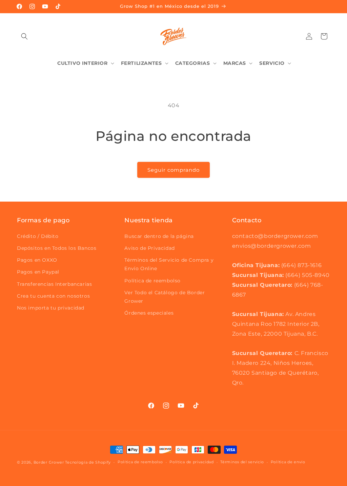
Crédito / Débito (38, 236)
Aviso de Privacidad (149, 248)
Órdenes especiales (149, 313)
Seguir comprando (173, 170)
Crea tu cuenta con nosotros (53, 296)
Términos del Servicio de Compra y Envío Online (168, 264)
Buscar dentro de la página (159, 236)
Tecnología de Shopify (88, 462)
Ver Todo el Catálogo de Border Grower (164, 296)
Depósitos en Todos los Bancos (56, 248)
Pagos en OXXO (37, 260)
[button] (24, 36)
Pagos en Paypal (38, 272)
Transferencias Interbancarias (54, 284)
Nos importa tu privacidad (50, 308)
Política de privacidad (191, 462)
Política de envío (288, 462)
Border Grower (49, 462)
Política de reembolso (152, 281)
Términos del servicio (242, 462)
